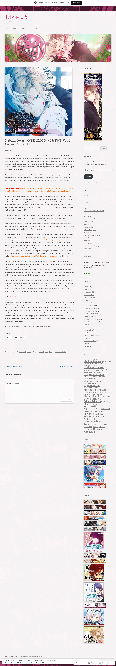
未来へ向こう (16, 17)
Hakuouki (104, 363)
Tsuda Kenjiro (89, 426)
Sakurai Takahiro (92, 401)
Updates (86, 346)
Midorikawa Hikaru (90, 383)
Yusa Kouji (89, 431)
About (15, 28)
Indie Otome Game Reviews (92, 319)
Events (87, 327)
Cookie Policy (41, 662)
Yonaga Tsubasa (100, 427)
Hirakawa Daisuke (94, 367)
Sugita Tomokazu (92, 408)
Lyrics (86, 338)
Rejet (50, 352)
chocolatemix (88, 216)
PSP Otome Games (91, 311)
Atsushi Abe (95, 359)
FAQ (35, 28)
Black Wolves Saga (93, 361)
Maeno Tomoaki (93, 381)
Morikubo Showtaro (96, 390)
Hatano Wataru (87, 365)
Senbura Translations (90, 341)
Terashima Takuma (93, 421)
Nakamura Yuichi (99, 392)
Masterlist (25, 28)
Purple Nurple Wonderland (92, 235)
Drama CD (22, 352)
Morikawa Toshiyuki (91, 387)
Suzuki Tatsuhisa (93, 413)
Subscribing (87, 156)
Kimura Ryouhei (43, 352)
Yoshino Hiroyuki (93, 429)
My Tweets (87, 195)
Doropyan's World (89, 219)
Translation (88, 292)
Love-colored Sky (89, 227)
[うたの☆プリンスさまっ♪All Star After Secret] (94, 602)
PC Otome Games (90, 306)
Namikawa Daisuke (89, 394)
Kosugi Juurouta (101, 379)
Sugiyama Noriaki (105, 409)
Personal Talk (88, 325)
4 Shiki (85, 208)
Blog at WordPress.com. (11, 656)
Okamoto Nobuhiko (93, 396)
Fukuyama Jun (96, 363)
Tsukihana (87, 241)
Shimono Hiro (91, 404)
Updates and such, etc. (13, 366)
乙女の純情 (87, 249)
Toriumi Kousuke (95, 424)
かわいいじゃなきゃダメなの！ (94, 211)
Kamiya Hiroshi (104, 373)
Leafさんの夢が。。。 (91, 222)
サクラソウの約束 (89, 214)
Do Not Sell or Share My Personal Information (31, 656)
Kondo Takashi (99, 376)
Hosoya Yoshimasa (88, 370)
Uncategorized (88, 344)
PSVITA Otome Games (91, 314)
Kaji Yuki (105, 370)
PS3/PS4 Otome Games (92, 308)
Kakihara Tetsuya (92, 372)
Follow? (88, 177)
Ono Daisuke (106, 396)
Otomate (89, 398)
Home (6, 28)
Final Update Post (67, 366)
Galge (86, 300)
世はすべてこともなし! (91, 246)
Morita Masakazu (88, 392)
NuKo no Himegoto (90, 230)
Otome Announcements (91, 322)
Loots (86, 333)
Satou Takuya (106, 401)
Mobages (88, 303)
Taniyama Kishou (92, 419)
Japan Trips (88, 330)
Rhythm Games (89, 316)
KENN (86, 374)
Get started (76, 3)
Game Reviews (88, 297)
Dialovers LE (87, 364)
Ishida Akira (96, 370)
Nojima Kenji (99, 394)
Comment (66, 400)
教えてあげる (88, 243)
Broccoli (107, 361)
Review (29, 352)
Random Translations (90, 335)
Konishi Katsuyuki (90, 379)
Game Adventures (89, 295)
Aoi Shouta (88, 359)
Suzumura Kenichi (94, 416)
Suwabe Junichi (93, 411)
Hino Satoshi (94, 365)
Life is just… (87, 224)
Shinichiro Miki (90, 406)
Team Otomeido (89, 238)
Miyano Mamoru (92, 385)
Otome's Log (88, 232)
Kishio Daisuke (88, 377)
